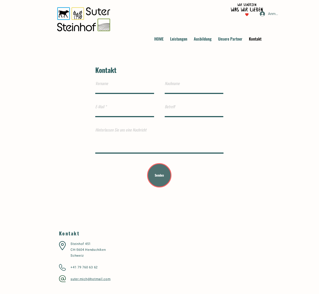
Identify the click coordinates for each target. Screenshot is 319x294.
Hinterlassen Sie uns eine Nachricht (120, 130)
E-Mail (99, 106)
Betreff (170, 106)
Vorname (101, 83)
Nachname (172, 83)
